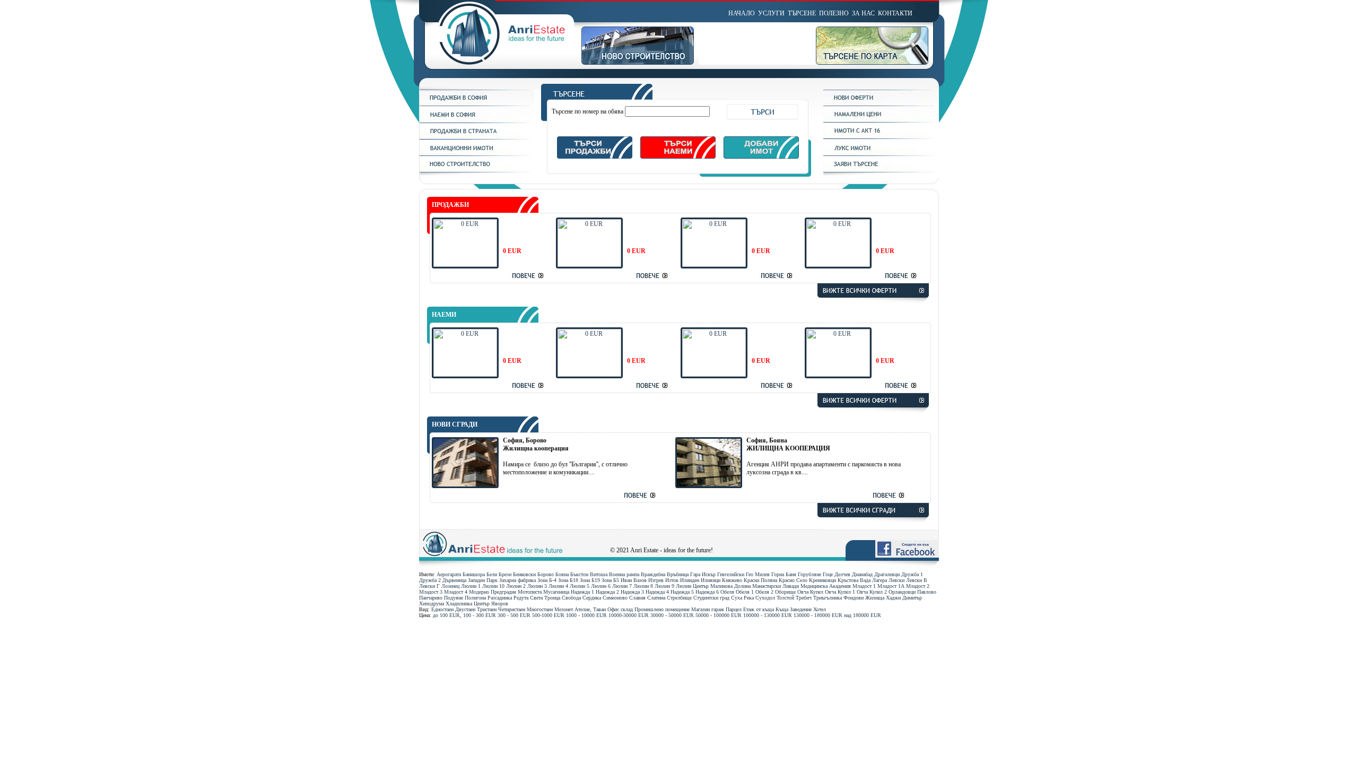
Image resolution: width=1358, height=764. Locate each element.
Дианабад (862, 574)
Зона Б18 (568, 580)
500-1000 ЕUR (548, 615)
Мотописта (530, 592)
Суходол (765, 598)
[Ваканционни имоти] (477, 154)
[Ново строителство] (640, 62)
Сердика (591, 598)
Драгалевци (887, 574)
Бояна (562, 574)
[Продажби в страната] (477, 137)
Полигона (475, 598)
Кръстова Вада (854, 580)
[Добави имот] (761, 156)
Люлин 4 (558, 586)
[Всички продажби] (873, 304)
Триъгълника (827, 598)
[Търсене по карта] (877, 62)
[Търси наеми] (678, 156)
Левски (896, 580)
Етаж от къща (758, 609)
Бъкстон (579, 574)
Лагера (879, 580)
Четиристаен (511, 609)
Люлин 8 (643, 586)
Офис (613, 609)
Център (482, 603)
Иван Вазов (634, 580)
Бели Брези (498, 574)
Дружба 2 (430, 580)
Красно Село (793, 580)
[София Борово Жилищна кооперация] (465, 484)
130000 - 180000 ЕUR (818, 615)
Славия (637, 598)
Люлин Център (692, 586)
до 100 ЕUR (446, 615)
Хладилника (459, 603)
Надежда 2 (607, 592)
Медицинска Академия (825, 586)
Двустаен (465, 609)
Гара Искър (703, 574)
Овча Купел (810, 592)
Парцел (734, 609)
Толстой (785, 598)
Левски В (916, 580)
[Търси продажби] (594, 156)
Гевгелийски (730, 574)
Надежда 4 (657, 592)
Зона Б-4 (546, 580)
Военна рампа (624, 574)
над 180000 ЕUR (862, 615)
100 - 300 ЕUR (479, 615)
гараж (717, 609)
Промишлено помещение (662, 609)
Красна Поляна (760, 580)
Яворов (499, 603)
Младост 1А (890, 586)
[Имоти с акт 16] (881, 137)
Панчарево (430, 598)
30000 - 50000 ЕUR (672, 615)
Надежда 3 (632, 592)
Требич (804, 598)
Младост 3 (430, 592)
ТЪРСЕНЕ (802, 13)
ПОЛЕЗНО (834, 13)
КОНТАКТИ (895, 13)
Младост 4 (455, 592)
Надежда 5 (682, 592)
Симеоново (615, 598)
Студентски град (711, 598)
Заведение (801, 609)
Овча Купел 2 (872, 592)
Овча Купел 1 (840, 592)
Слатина (656, 598)
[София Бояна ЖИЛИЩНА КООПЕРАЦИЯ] (709, 484)
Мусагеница (556, 592)
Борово (545, 574)
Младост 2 (917, 586)
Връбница (678, 574)
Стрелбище (679, 598)
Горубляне (809, 574)
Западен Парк (483, 580)
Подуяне (453, 598)
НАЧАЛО (741, 13)
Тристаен (487, 609)
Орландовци (902, 592)
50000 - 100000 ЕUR (718, 615)
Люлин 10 (493, 586)
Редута (520, 598)
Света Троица (545, 598)
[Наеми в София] (477, 121)
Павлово (926, 592)
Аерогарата (449, 574)
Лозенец (450, 586)
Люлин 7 (622, 586)
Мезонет (563, 609)
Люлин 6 (601, 586)
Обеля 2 (764, 592)
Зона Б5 (610, 580)
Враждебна (653, 574)
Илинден (689, 580)
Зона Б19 (590, 580)
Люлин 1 (471, 586)
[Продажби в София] (477, 104)
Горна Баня (783, 574)
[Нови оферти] (881, 104)
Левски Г (429, 586)
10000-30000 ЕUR (628, 615)
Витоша (598, 574)
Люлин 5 (579, 586)
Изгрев (656, 580)
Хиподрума (431, 603)
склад (627, 609)
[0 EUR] (465, 264)
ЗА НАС (863, 13)
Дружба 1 (912, 574)
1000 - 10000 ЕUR (586, 615)
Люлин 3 (537, 586)
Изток (671, 580)
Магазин (700, 609)
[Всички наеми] (873, 414)
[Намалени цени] (881, 120)
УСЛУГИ (771, 13)
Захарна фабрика (517, 580)
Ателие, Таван (590, 609)
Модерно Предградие (492, 592)
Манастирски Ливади (775, 586)
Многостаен (540, 609)
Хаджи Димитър (904, 598)
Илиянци (710, 580)
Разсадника (500, 598)
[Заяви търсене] (881, 170)
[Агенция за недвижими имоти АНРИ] (500, 62)
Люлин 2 (516, 586)
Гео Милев (758, 574)
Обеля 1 (745, 592)
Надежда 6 (707, 592)
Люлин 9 (664, 586)
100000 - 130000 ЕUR (767, 615)
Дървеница (454, 580)
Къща (782, 609)
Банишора (474, 574)
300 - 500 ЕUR (514, 615)
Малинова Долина (730, 586)
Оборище (785, 592)
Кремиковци (822, 580)
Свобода (571, 598)
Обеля (727, 592)
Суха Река (742, 598)
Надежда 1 (582, 592)
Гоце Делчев (836, 574)
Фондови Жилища (863, 598)
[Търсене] (678, 97)
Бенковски (524, 574)
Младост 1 (864, 586)
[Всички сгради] (873, 524)
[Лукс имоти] (881, 154)
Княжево (732, 580)
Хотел (819, 609)
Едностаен (442, 609)
